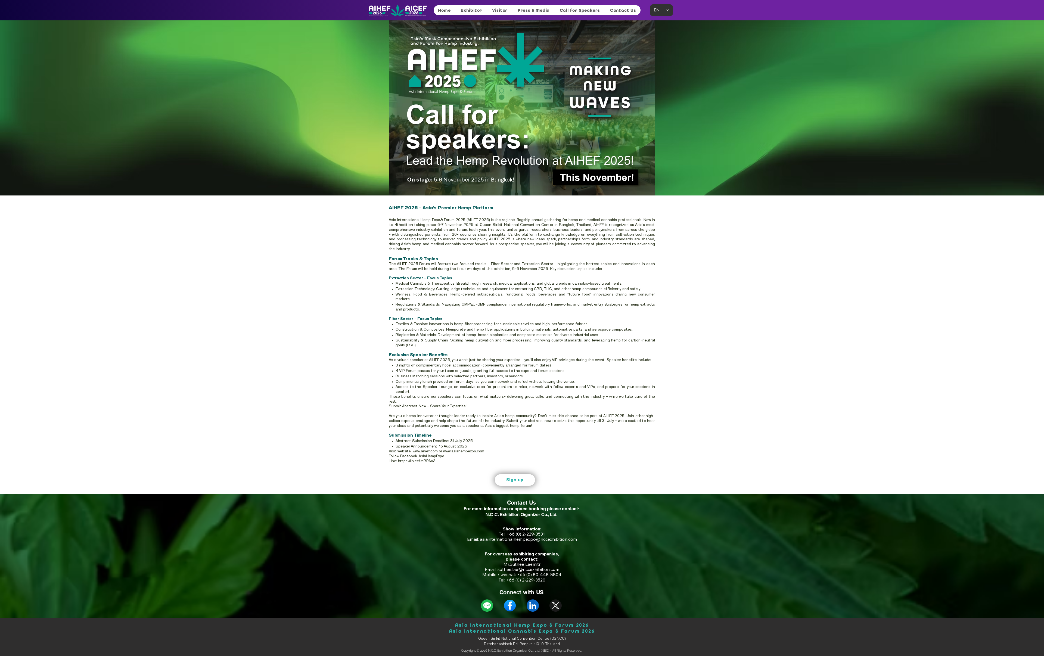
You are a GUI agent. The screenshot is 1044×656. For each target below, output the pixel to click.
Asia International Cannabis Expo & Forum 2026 (522, 631)
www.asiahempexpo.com (463, 451)
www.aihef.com (425, 451)
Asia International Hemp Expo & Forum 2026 (522, 625)
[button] (471, 10)
